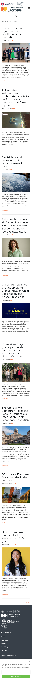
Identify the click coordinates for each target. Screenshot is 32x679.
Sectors (3, 636)
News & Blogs (4, 647)
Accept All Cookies (16, 676)
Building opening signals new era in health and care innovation (13, 32)
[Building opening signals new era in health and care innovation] (16, 53)
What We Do (4, 640)
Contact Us (4, 650)
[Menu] (29, 8)
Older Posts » (26, 602)
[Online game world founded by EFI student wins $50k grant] (16, 561)
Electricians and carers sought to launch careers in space (12, 162)
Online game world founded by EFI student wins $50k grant (14, 536)
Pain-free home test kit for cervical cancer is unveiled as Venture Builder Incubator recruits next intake (15, 225)
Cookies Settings (16, 672)
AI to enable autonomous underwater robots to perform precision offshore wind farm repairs (15, 98)
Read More (5, 81)
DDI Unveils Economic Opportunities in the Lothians (16, 477)
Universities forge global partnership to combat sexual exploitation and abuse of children (15, 350)
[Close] (29, 661)
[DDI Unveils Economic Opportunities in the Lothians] (16, 494)
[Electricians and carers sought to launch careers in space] (16, 182)
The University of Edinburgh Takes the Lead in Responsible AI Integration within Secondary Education (16, 414)
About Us (3, 643)
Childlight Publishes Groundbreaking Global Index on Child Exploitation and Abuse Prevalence (15, 290)
